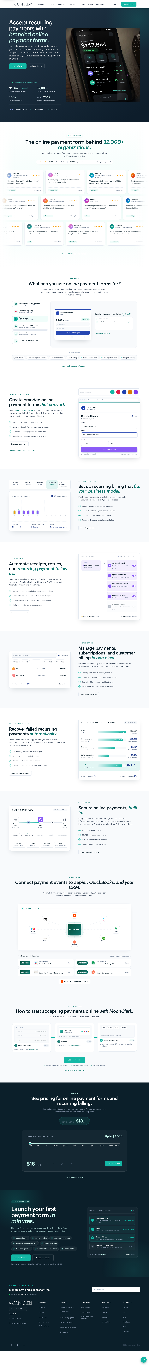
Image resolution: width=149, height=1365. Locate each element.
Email (83, 422)
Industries (61, 4)
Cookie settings (44, 1342)
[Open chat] (144, 1360)
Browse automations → (19, 615)
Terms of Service (44, 1338)
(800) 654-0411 (16, 1335)
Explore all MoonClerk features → (74, 366)
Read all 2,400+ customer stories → (74, 254)
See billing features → (88, 529)
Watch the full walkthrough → (74, 1087)
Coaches (104, 1329)
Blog (124, 1333)
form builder (33, 1065)
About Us (42, 1324)
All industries (106, 1338)
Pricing (51, 4)
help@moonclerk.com (18, 1339)
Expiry (83, 439)
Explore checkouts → (19, 444)
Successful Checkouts (67, 1324)
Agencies (105, 1333)
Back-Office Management (68, 1344)
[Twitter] (11, 1361)
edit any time (75, 1061)
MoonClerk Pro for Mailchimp (87, 1334)
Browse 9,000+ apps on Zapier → (75, 998)
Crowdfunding (85, 1329)
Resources (100, 4)
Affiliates (41, 1329)
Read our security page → (89, 868)
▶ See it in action (43, 1274)
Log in (115, 4)
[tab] (30, 304)
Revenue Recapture (66, 1339)
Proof (125, 1329)
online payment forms (23, 410)
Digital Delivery (85, 1324)
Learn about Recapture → (20, 790)
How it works (64, 1348)
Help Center (127, 1338)
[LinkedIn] (23, 1361)
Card (83, 430)
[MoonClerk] (22, 4)
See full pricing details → (75, 1194)
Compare (81, 4)
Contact (125, 1324)
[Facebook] (17, 1361)
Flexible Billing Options (67, 1334)
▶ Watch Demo (36, 66)
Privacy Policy (43, 1333)
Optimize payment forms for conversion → (24, 450)
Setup (72, 4)
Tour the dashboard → (88, 704)
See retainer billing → (102, 336)
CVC (111, 439)
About (90, 4)
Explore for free (128, 4)
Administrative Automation (64, 1329)
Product (41, 4)
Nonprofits (105, 1324)
